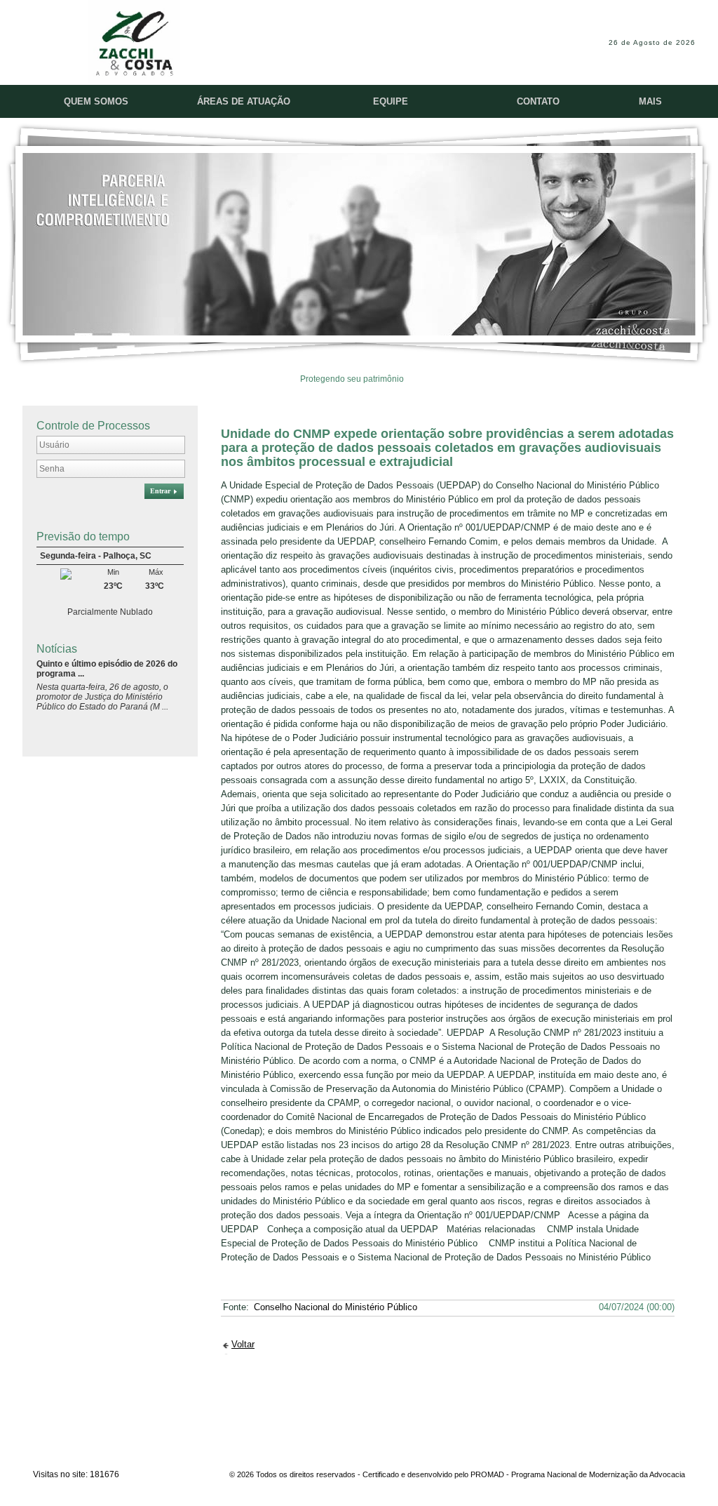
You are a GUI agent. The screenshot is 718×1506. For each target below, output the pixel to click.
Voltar (243, 1344)
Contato (538, 101)
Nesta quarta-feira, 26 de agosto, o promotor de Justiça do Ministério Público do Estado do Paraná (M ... (102, 697)
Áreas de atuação (243, 101)
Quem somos (96, 101)
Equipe (390, 101)
